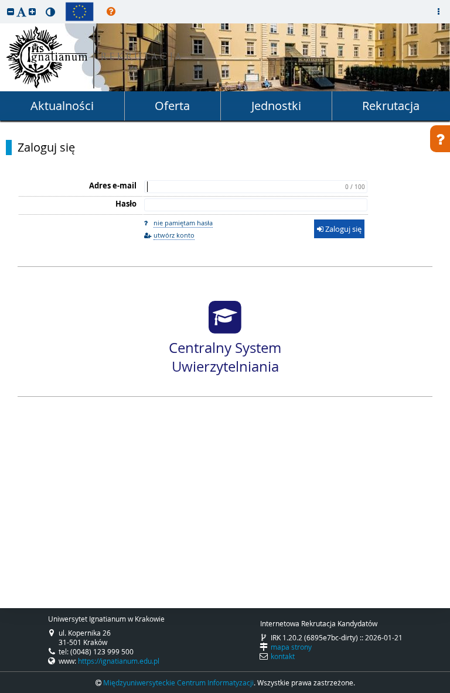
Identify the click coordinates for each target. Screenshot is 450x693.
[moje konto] (438, 11)
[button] (10, 11)
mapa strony (291, 646)
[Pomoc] (111, 11)
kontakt (283, 656)
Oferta (172, 106)
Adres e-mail (113, 185)
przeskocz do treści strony (3, 3)
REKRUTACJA (142, 57)
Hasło (126, 203)
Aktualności (62, 106)
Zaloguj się (46, 147)
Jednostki (276, 106)
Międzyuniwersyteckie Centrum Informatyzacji (178, 682)
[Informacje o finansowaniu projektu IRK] (79, 12)
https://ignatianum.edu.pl (118, 660)
